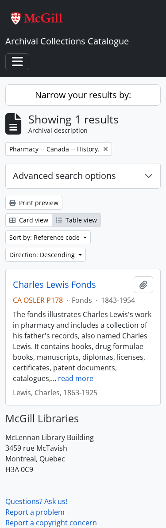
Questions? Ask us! (36, 501)
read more (75, 378)
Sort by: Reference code (45, 237)
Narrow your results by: (83, 95)
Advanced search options (64, 176)
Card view (32, 220)
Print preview (37, 202)
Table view (80, 220)
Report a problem (35, 512)
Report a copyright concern (51, 523)
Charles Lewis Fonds (54, 284)
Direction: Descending (43, 254)
